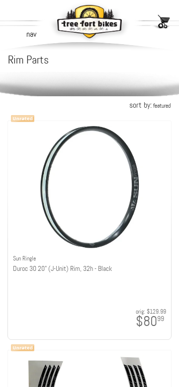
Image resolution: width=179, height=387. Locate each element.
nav (31, 34)
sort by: (150, 105)
